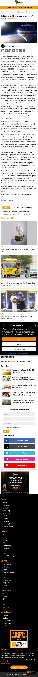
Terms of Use (6, 513)
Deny (19, 344)
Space (14, 211)
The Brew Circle (6, 623)
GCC (3, 537)
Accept (19, 339)
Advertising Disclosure (8, 524)
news (13, 208)
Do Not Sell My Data (7, 526)
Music (4, 604)
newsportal (6, 211)
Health (4, 575)
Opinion (4, 585)
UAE (2, 247)
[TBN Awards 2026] (19, 483)
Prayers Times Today (12, 7)
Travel (13, 12)
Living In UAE (6, 583)
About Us (4, 503)
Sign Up (6, 431)
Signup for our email (19, 667)
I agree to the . (13, 427)
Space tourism (24, 211)
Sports (4, 553)
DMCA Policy (5, 521)
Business (4, 551)
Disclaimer (5, 518)
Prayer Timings (6, 564)
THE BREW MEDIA (13, 674)
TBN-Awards (5, 615)
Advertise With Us (7, 505)
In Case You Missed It (8, 620)
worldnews (26, 214)
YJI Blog (4, 626)
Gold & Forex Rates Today (26, 7)
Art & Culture (5, 567)
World (3, 543)
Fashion (4, 569)
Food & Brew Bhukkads (8, 572)
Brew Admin (9, 46)
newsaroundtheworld (24, 208)
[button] (35, 325)
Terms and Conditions (15, 427)
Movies (4, 594)
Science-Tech (11, 18)
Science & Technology (8, 556)
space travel (6, 214)
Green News (5, 548)
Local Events (5, 607)
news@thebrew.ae (6, 664)
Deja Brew (5, 618)
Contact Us (5, 508)
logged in (13, 361)
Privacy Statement (23, 353)
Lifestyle (8, 12)
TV (3, 602)
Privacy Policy (6, 511)
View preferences (19, 349)
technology (17, 214)
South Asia (5, 540)
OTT (3, 599)
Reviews (4, 596)
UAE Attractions (6, 580)
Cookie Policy (12, 353)
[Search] (36, 2)
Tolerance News (6, 545)
